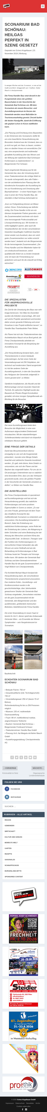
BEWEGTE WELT (11, 843)
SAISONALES (10, 860)
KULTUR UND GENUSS (13, 837)
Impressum (10, 1103)
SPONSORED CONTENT (14, 877)
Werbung (22, 54)
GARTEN (8, 848)
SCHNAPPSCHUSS (12, 865)
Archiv (38, 1103)
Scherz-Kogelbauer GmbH (26, 1099)
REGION (8, 820)
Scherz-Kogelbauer (24, 50)
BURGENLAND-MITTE (13, 871)
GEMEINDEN (9, 825)
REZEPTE (8, 854)
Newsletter (30, 1103)
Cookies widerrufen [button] (23, 1106)
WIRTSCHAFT (10, 831)
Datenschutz (20, 1103)
